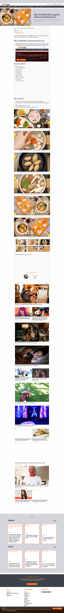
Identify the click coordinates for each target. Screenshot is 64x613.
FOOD (35, 12)
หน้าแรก (4, 6)
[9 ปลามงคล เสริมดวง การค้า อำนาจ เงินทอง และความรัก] (49, 529)
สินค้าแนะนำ (49, 4)
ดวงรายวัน (26, 597)
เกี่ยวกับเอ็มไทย (9, 595)
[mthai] (6, 4)
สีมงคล (25, 606)
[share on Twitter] (20, 32)
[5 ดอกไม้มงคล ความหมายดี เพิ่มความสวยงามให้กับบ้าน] (32, 528)
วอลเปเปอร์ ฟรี (26, 604)
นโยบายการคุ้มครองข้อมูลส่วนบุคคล (12, 593)
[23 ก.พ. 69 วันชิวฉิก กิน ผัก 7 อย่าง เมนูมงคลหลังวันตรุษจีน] (49, 555)
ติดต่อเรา (8, 594)
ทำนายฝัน (9, 6)
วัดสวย (37, 6)
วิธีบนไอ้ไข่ (26, 599)
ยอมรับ (54, 608)
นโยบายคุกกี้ (8, 592)
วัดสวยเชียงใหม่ (26, 593)
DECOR (26, 533)
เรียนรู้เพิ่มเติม (59, 608)
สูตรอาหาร (29, 272)
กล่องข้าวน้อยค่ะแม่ (28, 254)
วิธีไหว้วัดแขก (26, 602)
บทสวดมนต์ (42, 6)
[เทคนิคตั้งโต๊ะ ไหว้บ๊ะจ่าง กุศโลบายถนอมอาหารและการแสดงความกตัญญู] (15, 555)
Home (15, 28)
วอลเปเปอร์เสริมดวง (30, 6)
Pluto (35, 278)
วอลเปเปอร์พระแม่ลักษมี (28, 603)
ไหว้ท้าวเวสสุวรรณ (27, 600)
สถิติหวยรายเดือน (27, 595)
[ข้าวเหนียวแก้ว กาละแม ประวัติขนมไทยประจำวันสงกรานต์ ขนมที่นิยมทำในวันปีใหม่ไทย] (32, 554)
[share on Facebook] (17, 32)
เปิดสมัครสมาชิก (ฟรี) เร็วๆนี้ (32, 584)
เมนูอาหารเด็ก (34, 272)
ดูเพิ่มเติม (54, 520)
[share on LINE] (22, 32)
